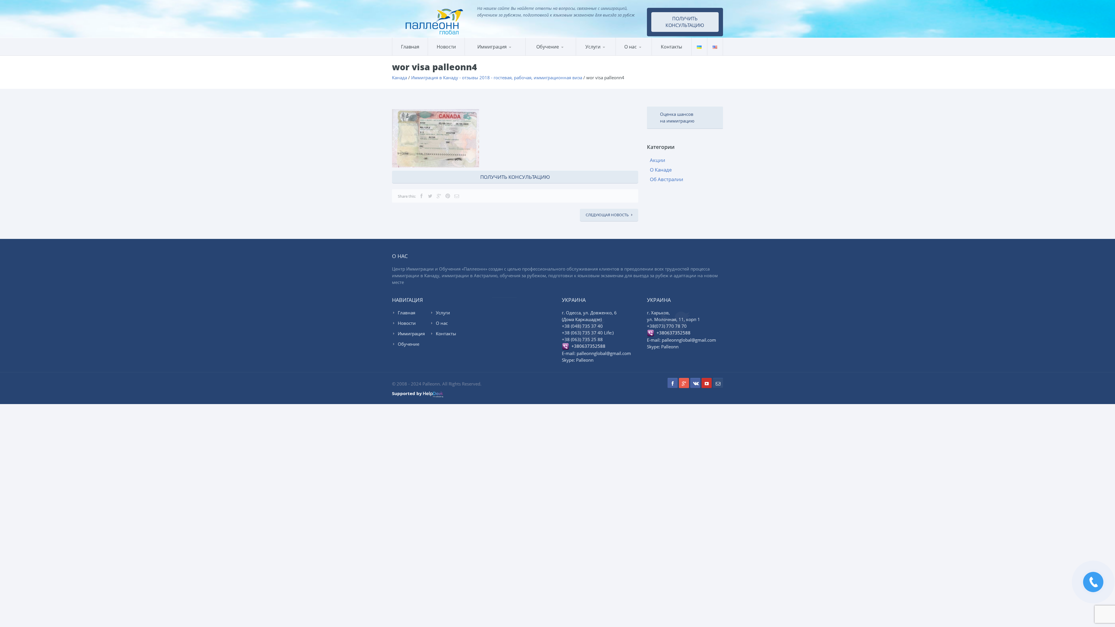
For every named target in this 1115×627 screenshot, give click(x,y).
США (494, 54)
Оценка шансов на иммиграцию (677, 117)
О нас (630, 47)
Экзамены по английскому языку (573, 53)
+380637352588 (587, 346)
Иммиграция (492, 47)
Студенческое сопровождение (603, 53)
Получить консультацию (685, 21)
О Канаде (661, 169)
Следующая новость (607, 214)
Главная (410, 47)
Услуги (592, 47)
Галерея (644, 54)
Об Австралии (666, 179)
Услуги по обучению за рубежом (604, 54)
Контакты (671, 47)
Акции (657, 160)
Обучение (408, 344)
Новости (446, 47)
